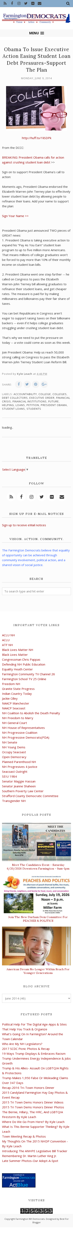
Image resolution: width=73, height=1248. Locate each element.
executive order (42, 398)
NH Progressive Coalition (19, 732)
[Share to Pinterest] (35, 384)
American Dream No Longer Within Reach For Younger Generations (38, 971)
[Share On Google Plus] (44, 384)
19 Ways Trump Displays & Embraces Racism (33, 1053)
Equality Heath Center (17, 669)
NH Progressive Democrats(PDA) (25, 737)
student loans (13, 409)
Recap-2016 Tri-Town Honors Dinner (28, 1088)
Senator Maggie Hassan (18, 781)
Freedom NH (11, 684)
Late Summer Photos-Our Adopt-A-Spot (30, 1161)
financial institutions (30, 401)
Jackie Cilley (10, 698)
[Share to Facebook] (18, 384)
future (53, 401)
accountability (25, 394)
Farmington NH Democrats (30, 1218)
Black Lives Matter (15, 655)
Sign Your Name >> (15, 216)
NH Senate (9, 742)
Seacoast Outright (14, 771)
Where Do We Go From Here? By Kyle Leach (33, 1122)
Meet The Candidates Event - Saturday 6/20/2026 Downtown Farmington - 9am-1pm (38, 866)
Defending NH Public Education (23, 664)
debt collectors (15, 398)
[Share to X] (27, 384)
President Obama (54, 405)
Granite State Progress (18, 689)
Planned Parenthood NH (19, 762)
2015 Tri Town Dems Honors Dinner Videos (32, 1102)
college (45, 394)
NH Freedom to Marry (17, 718)
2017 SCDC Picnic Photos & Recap (26, 1049)
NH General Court (14, 723)
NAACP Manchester (15, 703)
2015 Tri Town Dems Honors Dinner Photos (33, 1107)
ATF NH (7, 645)
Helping (8, 405)
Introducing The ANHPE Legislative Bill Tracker (34, 1151)
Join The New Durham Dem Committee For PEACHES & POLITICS (38, 919)
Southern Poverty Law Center (23, 791)
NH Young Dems (13, 747)
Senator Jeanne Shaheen (19, 786)
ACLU (6, 640)
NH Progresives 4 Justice (19, 767)
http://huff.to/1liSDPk (36, 138)
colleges (60, 394)
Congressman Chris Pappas (21, 659)
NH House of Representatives (23, 728)
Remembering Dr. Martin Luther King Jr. (29, 1156)
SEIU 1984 (9, 776)
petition (33, 405)
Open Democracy (14, 757)
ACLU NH (8, 635)
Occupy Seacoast (14, 752)
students (34, 409)
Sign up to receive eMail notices (24, 525)
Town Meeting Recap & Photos (24, 1136)
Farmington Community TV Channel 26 (28, 674)
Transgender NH (14, 801)
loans (20, 405)
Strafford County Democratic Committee (30, 796)
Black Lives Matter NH (17, 650)
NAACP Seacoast (13, 708)
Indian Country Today (17, 694)
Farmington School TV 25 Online (24, 679)
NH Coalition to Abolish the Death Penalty (31, 713)
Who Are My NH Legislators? (22, 1044)
